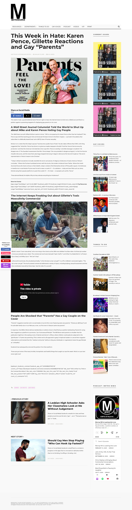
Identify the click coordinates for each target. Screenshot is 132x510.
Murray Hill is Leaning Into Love (106, 446)
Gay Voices (56, 27)
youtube (7, 260)
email (38, 115)
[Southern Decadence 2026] (100, 264)
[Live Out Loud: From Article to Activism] (100, 184)
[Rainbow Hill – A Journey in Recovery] (100, 204)
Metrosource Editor (24, 54)
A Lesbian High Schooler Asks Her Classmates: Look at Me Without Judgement (66, 405)
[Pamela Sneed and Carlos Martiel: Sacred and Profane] (100, 346)
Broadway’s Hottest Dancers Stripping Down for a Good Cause (106, 296)
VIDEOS (76, 27)
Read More (59, 424)
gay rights (23, 387)
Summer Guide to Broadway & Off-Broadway (106, 275)
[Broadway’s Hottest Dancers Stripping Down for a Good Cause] (100, 305)
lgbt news (31, 387)
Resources (16, 27)
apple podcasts (5, 265)
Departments (29, 27)
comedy (16, 387)
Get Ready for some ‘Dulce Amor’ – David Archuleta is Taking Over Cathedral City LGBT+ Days (107, 316)
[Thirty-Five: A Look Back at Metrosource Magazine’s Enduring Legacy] (100, 163)
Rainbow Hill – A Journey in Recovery (104, 195)
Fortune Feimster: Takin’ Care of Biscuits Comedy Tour (105, 357)
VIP (83, 27)
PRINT (89, 27)
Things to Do (44, 27)
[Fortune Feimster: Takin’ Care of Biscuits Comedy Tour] (100, 366)
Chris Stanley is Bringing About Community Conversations (106, 461)
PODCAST (66, 27)
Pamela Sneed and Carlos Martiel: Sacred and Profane (107, 337)
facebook (18, 115)
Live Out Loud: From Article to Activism (104, 174)
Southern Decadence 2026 (101, 254)
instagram (7, 253)
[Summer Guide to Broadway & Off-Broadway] (100, 284)
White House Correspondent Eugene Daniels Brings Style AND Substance (106, 216)
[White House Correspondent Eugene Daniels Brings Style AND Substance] (100, 225)
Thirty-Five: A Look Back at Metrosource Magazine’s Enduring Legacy (105, 154)
